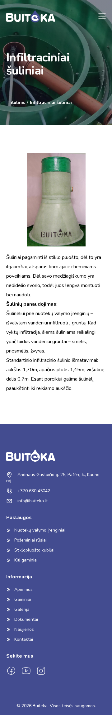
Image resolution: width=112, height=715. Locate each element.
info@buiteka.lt (32, 501)
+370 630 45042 (33, 491)
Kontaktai (23, 639)
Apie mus (23, 589)
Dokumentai (26, 619)
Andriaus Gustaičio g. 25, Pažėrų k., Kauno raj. (53, 478)
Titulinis (16, 102)
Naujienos (24, 629)
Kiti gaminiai (26, 560)
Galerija (22, 609)
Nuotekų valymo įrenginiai (39, 530)
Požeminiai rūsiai (30, 540)
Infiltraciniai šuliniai (51, 102)
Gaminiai (22, 599)
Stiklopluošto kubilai (34, 550)
